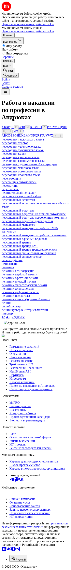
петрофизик (10, 263)
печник (6, 302)
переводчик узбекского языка (21, 146)
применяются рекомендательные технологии (35, 525)
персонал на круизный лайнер (22, 196)
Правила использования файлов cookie (28, 31)
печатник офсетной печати (20, 278)
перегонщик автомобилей (19, 182)
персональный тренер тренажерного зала (29, 249)
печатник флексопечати (18, 288)
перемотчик (10, 185)
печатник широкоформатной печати (26, 299)
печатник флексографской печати (24, 285)
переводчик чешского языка (20, 167)
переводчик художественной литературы (29, 164)
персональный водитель (18, 210)
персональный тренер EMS (20, 246)
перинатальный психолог (19, 192)
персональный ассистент (18, 199)
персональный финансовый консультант (29, 253)
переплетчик (10, 189)
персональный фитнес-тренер (22, 256)
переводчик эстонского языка (21, 171)
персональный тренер (16, 242)
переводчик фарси (14, 153)
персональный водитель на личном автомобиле (34, 214)
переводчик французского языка (23, 160)
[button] (6, 79)
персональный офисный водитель (24, 239)
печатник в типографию (18, 270)
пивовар (7, 313)
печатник (8, 267)
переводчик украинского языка (23, 150)
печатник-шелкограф (16, 295)
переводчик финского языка (20, 157)
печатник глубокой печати (19, 274)
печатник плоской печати (19, 281)
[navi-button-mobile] (5, 91)
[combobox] (18, 558)
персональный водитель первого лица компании (34, 217)
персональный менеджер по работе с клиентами (34, 235)
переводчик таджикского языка (23, 139)
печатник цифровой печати (20, 292)
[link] (8, 70)
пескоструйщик (12, 260)
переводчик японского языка (21, 175)
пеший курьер (11, 306)
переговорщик (11, 178)
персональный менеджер (18, 224)
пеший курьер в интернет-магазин (25, 310)
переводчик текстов (15, 143)
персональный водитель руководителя (27, 221)
